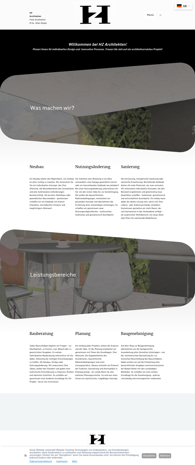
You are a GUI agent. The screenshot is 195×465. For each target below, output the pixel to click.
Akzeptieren (149, 455)
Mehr (74, 461)
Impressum (62, 461)
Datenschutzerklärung (41, 461)
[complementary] (183, 6)
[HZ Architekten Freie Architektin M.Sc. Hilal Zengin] (52, 27)
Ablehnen (165, 455)
